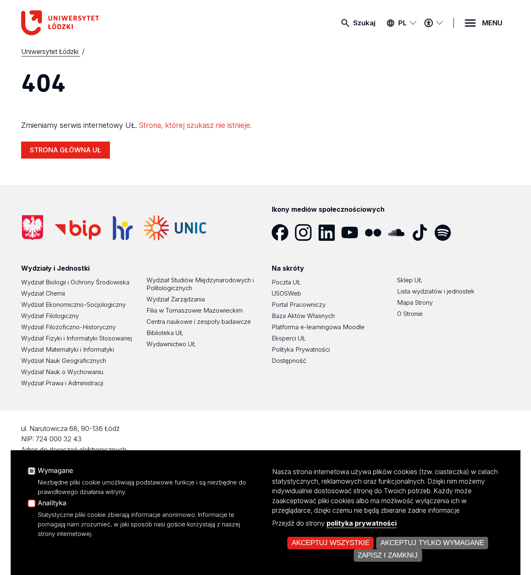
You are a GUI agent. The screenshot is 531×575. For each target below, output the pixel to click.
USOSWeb (286, 293)
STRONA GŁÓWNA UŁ (65, 150)
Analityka (52, 503)
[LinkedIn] (329, 232)
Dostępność (289, 361)
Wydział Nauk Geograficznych (63, 361)
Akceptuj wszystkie (331, 543)
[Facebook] (283, 232)
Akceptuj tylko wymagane (432, 543)
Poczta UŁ (286, 282)
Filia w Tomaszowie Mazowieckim (194, 310)
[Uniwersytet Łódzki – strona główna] (83, 22)
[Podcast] (469, 232)
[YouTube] (353, 232)
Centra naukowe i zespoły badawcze (198, 321)
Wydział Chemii (43, 293)
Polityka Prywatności (301, 349)
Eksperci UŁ (289, 338)
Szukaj (364, 23)
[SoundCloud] (399, 232)
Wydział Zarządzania (175, 299)
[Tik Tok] (422, 232)
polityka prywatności (361, 523)
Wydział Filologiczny (50, 316)
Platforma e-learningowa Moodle (318, 327)
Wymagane (55, 471)
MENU (492, 23)
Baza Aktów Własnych (303, 316)
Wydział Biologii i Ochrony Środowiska (75, 282)
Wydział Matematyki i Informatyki (67, 349)
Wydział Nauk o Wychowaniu (62, 372)
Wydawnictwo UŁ (171, 344)
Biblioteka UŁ (164, 333)
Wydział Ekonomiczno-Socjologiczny (73, 304)
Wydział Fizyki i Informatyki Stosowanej (76, 338)
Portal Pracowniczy (299, 304)
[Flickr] (376, 232)
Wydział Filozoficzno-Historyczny (68, 327)
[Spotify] (446, 232)
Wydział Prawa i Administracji (62, 383)
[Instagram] (306, 232)
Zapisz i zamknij (388, 555)
